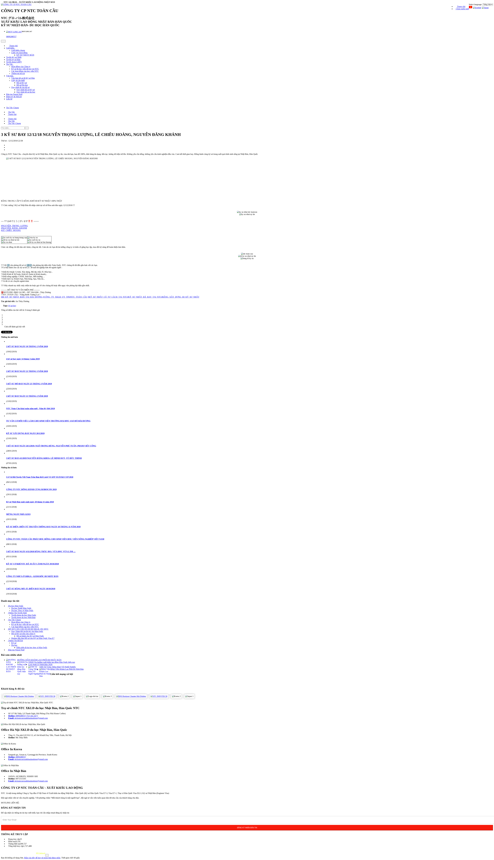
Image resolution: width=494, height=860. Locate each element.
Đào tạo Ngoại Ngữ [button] (14, 94)
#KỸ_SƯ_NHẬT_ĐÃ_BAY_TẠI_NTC (144, 297)
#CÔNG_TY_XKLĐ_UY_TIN (56, 297)
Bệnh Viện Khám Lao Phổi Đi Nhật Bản (67, 669)
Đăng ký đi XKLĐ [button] (14, 97)
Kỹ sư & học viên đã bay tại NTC (25, 69)
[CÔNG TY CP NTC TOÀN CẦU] (16, 4)
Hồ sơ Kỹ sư (21, 83)
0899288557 (11, 36)
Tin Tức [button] (9, 64)
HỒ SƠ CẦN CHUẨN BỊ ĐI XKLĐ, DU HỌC (28, 629)
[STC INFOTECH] (29, 694)
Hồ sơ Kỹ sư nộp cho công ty (23, 634)
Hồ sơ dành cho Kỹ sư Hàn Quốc (30, 636)
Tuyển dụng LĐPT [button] (14, 62)
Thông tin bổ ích (18, 73)
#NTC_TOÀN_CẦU (78, 297)
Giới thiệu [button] (10, 48)
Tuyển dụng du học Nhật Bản (23, 617)
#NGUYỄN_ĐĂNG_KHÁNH (14, 228)
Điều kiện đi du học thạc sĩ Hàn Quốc (31, 647)
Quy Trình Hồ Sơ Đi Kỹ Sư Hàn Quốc (27, 631)
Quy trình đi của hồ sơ (20, 87)
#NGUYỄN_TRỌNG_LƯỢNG (14, 226)
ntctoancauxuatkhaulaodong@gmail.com (28, 718)
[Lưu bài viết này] (7, 150)
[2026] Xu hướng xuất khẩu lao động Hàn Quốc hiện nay (51, 662)
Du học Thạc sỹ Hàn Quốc (22, 610)
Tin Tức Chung (14, 620)
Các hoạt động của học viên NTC (25, 71)
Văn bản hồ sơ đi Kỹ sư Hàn (23, 78)
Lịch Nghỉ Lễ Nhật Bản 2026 (40, 664)
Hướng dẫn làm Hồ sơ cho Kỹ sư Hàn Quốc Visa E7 (32, 638)
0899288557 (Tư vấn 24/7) (23, 716)
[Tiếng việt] (470, 8)
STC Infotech (40, 853)
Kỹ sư (13, 643)
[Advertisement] (78, 180)
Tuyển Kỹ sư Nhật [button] (13, 57)
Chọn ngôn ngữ (462, 9)
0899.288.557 (26, 802)
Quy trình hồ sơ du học (25, 92)
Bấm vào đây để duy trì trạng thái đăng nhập (42, 858)
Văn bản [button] (10, 76)
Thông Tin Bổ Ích (15, 641)
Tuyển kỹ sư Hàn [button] (13, 59)
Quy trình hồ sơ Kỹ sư (25, 90)
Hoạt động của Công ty (20, 66)
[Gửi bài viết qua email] (7, 145)
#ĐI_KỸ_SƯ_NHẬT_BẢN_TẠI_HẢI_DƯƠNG (22, 297)
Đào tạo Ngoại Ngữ (16, 650)
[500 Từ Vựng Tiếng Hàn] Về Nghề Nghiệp (57, 667)
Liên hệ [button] (9, 99)
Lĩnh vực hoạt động (19, 53)
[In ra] (7, 147)
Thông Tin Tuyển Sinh (17, 613)
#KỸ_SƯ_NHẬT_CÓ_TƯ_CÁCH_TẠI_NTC (107, 297)
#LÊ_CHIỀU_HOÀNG (11, 230)
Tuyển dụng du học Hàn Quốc (23, 615)
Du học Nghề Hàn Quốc (21, 608)
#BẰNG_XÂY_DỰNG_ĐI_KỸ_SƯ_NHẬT (180, 297)
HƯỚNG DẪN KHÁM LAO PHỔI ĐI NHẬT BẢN (39, 660)
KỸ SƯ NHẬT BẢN (25, 55)
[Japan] (485, 8)
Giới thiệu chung (18, 50)
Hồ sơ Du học (22, 85)
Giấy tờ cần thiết (18, 80)
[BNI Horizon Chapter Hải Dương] (114, 694)
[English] (477, 8)
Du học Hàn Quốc (15, 606)
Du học (14, 645)
